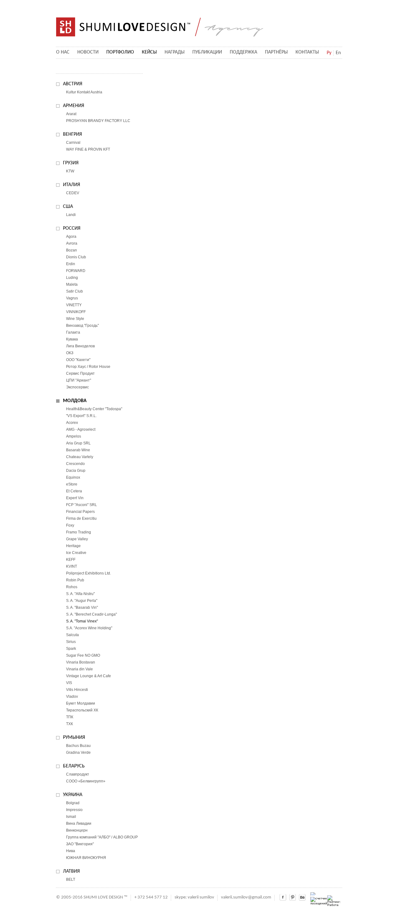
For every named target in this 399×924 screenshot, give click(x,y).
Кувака (72, 339)
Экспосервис (77, 387)
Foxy (70, 525)
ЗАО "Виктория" (80, 844)
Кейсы (149, 52)
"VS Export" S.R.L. (81, 416)
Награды (175, 52)
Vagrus (72, 298)
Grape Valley (77, 539)
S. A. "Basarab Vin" (82, 607)
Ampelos (73, 436)
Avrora (71, 243)
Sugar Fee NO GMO (83, 655)
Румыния (74, 737)
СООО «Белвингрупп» (85, 781)
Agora (71, 236)
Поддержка (243, 52)
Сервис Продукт (80, 373)
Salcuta (72, 635)
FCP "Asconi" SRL (81, 505)
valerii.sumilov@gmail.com (246, 897)
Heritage (73, 546)
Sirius (71, 642)
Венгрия (72, 134)
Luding (72, 277)
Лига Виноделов (80, 346)
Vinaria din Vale (79, 669)
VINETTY (74, 305)
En (338, 52)
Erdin (70, 264)
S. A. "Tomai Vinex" (82, 621)
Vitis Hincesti (77, 689)
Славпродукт (77, 774)
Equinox (73, 477)
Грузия (71, 163)
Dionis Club (76, 257)
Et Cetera (74, 491)
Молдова (75, 400)
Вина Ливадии (78, 823)
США (68, 206)
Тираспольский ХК (82, 710)
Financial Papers (80, 511)
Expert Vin (75, 498)
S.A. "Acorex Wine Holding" (89, 628)
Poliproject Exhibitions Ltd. (88, 573)
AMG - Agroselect (80, 429)
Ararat (71, 114)
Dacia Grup (75, 470)
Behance (302, 897)
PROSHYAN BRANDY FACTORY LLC (98, 121)
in (292, 897)
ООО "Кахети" (78, 360)
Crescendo (75, 464)
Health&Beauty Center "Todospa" (94, 409)
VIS (69, 683)
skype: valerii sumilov (194, 897)
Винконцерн (77, 830)
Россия (71, 228)
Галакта (73, 332)
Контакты (307, 52)
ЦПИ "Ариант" (78, 380)
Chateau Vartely (79, 457)
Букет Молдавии (80, 703)
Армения (73, 105)
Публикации (207, 52)
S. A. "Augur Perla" (81, 600)
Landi (71, 215)
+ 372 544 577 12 (151, 897)
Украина (72, 794)
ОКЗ (69, 353)
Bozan (71, 250)
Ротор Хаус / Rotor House (88, 366)
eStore (71, 484)
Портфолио (120, 52)
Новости (88, 52)
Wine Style (75, 319)
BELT (70, 879)
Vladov (72, 696)
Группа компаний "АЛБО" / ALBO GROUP (102, 837)
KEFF (70, 559)
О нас (63, 52)
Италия (71, 184)
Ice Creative (76, 553)
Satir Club (74, 291)
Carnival (73, 142)
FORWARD (75, 271)
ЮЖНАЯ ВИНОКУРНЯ (86, 858)
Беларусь (74, 766)
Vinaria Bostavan (80, 662)
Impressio (74, 810)
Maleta (72, 284)
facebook (283, 897)
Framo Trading (78, 532)
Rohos (71, 587)
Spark (71, 648)
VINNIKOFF (76, 312)
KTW (70, 171)
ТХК (69, 724)
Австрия (72, 84)
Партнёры (276, 52)
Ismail (71, 816)
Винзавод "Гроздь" (82, 325)
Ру (329, 52)
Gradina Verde (78, 752)
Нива (70, 851)
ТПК (69, 717)
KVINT (71, 566)
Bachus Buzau (78, 745)
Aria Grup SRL (78, 443)
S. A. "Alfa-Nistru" (80, 594)
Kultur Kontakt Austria (84, 92)
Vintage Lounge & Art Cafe (88, 676)
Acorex (72, 422)
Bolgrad (72, 803)
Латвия (71, 871)
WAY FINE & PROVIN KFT (88, 149)
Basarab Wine (78, 450)
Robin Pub (75, 580)
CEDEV (72, 193)
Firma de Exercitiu (81, 518)
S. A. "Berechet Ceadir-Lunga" (91, 614)
